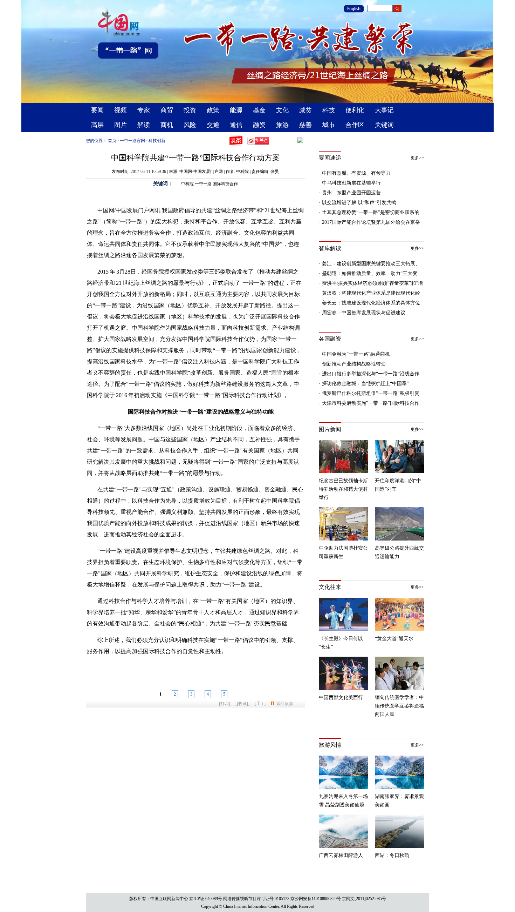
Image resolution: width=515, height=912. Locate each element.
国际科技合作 (225, 183)
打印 (224, 703)
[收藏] (242, 703)
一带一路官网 (132, 140)
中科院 (187, 183)
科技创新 (157, 140)
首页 (112, 140)
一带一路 (203, 183)
